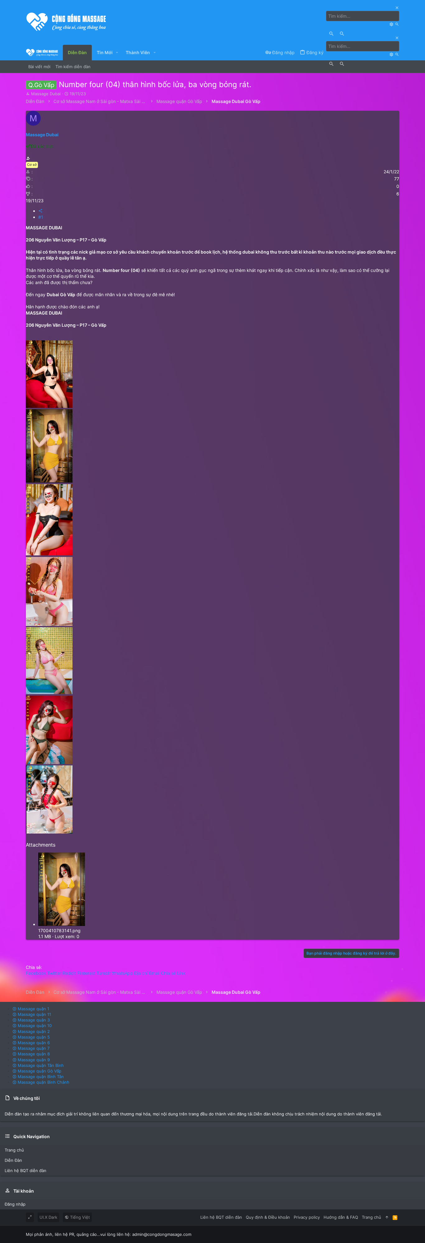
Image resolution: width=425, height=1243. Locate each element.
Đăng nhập (15, 1204)
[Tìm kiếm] (392, 24)
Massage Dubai (46, 93)
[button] (117, 52)
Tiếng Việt (79, 1217)
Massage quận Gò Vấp (38, 1070)
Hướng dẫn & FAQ (341, 1217)
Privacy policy (307, 1217)
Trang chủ (14, 1149)
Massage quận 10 (34, 1025)
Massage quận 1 (32, 1008)
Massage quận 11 (33, 1014)
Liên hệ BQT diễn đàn (25, 1170)
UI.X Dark (48, 1217)
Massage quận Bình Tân (40, 1076)
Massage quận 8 (33, 1053)
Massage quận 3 (33, 1019)
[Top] (387, 1217)
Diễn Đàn (13, 1160)
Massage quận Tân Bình (40, 1065)
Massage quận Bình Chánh (42, 1082)
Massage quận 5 (33, 1037)
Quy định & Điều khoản (268, 1217)
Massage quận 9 (33, 1059)
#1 (40, 217)
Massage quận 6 (33, 1042)
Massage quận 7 (32, 1048)
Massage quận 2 (33, 1031)
